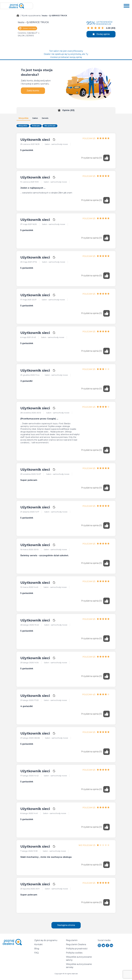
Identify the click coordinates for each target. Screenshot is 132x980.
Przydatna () (91, 158)
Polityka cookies (74, 953)
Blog (36, 948)
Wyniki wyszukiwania (31, 15)
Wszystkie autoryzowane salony (79, 958)
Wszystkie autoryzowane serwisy (79, 965)
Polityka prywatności (76, 948)
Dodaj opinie (103, 34)
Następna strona (66, 925)
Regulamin (71, 940)
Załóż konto (33, 90)
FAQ (36, 953)
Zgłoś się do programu (45, 940)
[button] (126, 5)
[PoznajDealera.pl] (16, 6)
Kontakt (38, 944)
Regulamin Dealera (76, 944)
